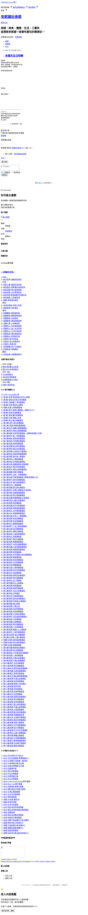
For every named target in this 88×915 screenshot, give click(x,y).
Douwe (42, 861)
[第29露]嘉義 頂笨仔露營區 (12, 472)
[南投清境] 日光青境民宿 (12, 292)
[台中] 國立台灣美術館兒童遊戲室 (16, 810)
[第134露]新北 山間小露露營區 (14, 733)
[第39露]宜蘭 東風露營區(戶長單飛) (16, 498)
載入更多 (4, 162)
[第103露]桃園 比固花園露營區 (14, 671)
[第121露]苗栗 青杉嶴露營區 (13, 699)
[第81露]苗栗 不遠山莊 (11, 606)
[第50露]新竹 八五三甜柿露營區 (14, 526)
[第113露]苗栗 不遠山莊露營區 (14, 679)
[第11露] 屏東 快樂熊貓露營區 (13, 425)
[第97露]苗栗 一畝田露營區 (12, 655)
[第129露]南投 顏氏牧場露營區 (14, 720)
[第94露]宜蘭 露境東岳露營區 (13, 648)
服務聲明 (64, 885)
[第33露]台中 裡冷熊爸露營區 (13, 482)
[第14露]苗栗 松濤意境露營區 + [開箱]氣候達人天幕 (22, 433)
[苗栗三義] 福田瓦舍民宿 (12, 285)
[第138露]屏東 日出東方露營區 (14, 743)
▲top (3, 158)
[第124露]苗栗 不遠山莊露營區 (14, 707)
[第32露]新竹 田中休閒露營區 (13, 480)
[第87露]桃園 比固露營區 (12, 622)
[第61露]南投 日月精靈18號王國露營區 (17, 555)
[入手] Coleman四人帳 (10, 394)
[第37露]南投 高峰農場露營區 (13, 493)
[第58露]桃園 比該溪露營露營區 (14, 547)
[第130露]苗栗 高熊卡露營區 (13, 722)
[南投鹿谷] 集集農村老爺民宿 (13, 287)
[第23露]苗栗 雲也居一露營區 (13, 456)
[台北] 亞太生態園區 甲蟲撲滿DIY (16, 758)
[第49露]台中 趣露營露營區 (12, 524)
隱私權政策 (56, 885)
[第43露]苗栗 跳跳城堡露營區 (13, 508)
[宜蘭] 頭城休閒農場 (10, 830)
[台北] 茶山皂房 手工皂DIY (13, 755)
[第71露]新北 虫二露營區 (12, 580)
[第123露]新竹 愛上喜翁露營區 (14, 704)
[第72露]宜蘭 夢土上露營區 (12, 583)
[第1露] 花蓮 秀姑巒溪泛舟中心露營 (16, 397)
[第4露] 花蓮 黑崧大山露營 (12, 405)
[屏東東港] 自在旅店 (10, 308)
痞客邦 (14, 148)
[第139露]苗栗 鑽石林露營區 (13, 746)
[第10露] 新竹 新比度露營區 (13, 423)
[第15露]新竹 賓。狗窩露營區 (13, 436)
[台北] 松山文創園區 (10, 779)
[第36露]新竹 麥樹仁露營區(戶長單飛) (16, 490)
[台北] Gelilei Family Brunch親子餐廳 (16, 781)
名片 (7, 46)
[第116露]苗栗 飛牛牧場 (11, 686)
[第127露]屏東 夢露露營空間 (13, 715)
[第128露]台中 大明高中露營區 (14, 717)
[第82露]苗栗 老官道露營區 (12, 609)
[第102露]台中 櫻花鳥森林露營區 (15, 668)
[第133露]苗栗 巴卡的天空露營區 (15, 730)
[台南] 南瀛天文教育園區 (12, 817)
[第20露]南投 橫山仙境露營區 (13, 449)
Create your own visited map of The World (15, 861)
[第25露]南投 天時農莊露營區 (13, 462)
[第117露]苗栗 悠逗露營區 (12, 689)
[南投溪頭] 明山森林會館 (12, 290)
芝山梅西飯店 (7, 374)
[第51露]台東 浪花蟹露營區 (12, 529)
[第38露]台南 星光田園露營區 (13, 495)
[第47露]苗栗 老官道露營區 (12, 518)
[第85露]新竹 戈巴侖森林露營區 (14, 617)
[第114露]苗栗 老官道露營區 (13, 681)
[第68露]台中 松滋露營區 (12, 573)
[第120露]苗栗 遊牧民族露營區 (14, 697)
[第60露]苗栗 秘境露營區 (12, 552)
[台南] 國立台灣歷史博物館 (13, 815)
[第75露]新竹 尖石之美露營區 (13, 591)
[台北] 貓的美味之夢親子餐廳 (14, 789)
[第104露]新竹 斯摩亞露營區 (13, 673)
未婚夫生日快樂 (14, 55)
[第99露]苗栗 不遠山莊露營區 (13, 660)
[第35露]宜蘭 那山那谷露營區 (13, 487)
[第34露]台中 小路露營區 (12, 485)
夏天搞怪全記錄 (20, 154)
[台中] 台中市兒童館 (10, 805)
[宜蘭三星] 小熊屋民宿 (11, 323)
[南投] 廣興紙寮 (9, 812)
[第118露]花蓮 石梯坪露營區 (13, 691)
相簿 (7, 41)
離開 (12, 911)
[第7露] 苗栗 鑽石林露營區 (12, 415)
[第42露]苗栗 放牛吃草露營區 (13, 506)
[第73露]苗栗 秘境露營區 (12, 586)
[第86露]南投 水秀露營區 (12, 619)
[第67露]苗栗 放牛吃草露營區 (13, 570)
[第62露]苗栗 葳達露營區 (12, 557)
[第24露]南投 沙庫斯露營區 (12, 459)
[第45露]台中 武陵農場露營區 (13, 513)
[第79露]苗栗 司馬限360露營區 (14, 601)
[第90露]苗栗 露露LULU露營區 (14, 629)
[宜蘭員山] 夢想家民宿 (11, 336)
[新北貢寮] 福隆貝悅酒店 (12, 279)
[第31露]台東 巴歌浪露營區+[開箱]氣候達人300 (20, 477)
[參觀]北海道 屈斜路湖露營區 (13, 640)
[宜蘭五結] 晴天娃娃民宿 (12, 334)
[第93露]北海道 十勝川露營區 (13, 637)
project (53, 861)
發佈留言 (4, 175)
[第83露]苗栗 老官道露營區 (12, 611)
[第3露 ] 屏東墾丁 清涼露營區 (13, 402)
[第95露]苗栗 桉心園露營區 (12, 650)
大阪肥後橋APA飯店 (10, 380)
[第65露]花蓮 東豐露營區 (12, 565)
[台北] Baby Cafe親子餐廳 (12, 784)
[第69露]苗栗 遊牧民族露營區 (13, 575)
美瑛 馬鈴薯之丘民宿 (10, 367)
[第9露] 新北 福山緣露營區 (12, 420)
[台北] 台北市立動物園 (11, 794)
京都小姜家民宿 (8, 385)
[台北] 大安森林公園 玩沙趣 (13, 763)
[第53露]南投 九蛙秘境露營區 (13, 534)
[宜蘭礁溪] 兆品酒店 (10, 318)
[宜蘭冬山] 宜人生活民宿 (12, 328)
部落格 (7, 44)
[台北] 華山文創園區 (10, 771)
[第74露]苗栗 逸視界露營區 (12, 588)
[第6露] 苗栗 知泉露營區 (11, 413)
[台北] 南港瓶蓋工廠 (10, 776)
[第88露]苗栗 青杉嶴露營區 (12, 624)
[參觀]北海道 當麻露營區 (12, 645)
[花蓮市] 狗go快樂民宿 (11, 341)
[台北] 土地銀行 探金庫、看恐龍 (15, 761)
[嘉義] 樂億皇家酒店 (10, 300)
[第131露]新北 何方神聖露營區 (14, 725)
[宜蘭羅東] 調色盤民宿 (11, 313)
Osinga (47, 861)
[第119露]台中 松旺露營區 (12, 694)
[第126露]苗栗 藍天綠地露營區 (14, 712)
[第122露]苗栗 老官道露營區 (13, 702)
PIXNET (28, 885)
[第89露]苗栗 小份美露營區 (12, 627)
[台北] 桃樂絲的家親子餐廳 (13, 786)
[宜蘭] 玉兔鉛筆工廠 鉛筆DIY (14, 825)
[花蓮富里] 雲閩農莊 (10, 349)
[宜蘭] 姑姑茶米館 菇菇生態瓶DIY (16, 833)
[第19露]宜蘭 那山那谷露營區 (13, 446)
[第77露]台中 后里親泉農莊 (12, 596)
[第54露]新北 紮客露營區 (12, 537)
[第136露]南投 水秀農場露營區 (14, 738)
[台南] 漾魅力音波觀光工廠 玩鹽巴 (16, 820)
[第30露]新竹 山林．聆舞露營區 (14, 475)
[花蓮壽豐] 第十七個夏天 (12, 347)
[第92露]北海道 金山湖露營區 (13, 635)
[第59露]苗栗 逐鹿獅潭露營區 (13, 549)
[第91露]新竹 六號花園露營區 (13, 632)
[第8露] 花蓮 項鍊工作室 (11, 418)
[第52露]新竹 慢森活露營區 (12, 531)
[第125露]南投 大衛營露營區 (13, 710)
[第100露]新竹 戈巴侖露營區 (13, 663)
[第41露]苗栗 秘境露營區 (12, 503)
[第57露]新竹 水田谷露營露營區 (14, 544)
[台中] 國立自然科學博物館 (13, 807)
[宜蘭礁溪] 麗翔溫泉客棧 (12, 316)
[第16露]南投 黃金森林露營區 (13, 438)
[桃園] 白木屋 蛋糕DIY (11, 799)
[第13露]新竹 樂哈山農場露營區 (14, 431)
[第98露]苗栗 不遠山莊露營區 (13, 658)
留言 (19, 148)
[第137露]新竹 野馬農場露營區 (14, 741)
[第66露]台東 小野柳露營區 (12, 567)
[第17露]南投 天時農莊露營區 (13, 441)
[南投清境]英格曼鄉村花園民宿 (14, 295)
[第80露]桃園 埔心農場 (11, 604)
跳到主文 (4, 23)
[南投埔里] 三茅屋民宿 (11, 298)
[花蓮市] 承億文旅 (9, 344)
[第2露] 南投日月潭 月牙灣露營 (14, 400)
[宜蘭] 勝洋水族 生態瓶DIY (13, 823)
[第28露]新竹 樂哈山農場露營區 (14, 469)
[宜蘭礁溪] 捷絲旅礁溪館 (12, 321)
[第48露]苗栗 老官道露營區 (12, 521)
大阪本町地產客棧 (9, 377)
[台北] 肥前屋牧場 (10, 797)
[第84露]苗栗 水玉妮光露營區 (13, 614)
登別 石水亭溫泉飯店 (10, 369)
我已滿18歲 (5, 911)
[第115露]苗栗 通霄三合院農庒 (14, 684)
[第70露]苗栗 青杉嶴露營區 (12, 578)
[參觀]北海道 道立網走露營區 (13, 642)
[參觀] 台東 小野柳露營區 (12, 407)
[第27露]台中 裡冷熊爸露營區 (13, 467)
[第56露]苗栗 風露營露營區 (12, 542)
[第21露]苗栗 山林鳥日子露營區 (14, 451)
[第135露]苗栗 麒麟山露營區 (13, 735)
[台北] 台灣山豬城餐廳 (11, 792)
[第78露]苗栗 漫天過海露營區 (13, 598)
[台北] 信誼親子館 (10, 768)
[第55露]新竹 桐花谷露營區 (12, 539)
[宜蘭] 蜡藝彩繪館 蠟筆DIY (13, 828)
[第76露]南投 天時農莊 (11, 593)
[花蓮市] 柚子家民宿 (10, 339)
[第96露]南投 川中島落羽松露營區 (15, 653)
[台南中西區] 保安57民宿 (12, 305)
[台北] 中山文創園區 (10, 774)
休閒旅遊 (18, 37)
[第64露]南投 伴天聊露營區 (12, 562)
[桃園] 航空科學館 (10, 802)
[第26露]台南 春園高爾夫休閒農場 (15, 464)
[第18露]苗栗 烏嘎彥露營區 (12, 444)
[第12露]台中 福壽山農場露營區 (14, 428)
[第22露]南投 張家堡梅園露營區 (14, 454)
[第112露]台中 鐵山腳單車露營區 (15, 676)
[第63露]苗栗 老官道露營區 (12, 560)
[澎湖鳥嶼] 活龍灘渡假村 (12, 354)
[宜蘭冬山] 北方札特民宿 (12, 331)
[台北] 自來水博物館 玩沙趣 (13, 766)
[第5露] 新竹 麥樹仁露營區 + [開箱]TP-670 (18, 410)
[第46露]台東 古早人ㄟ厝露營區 (14, 516)
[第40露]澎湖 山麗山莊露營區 (13, 500)
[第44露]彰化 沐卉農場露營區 (13, 511)
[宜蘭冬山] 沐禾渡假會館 (12, 326)
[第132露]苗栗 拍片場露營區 (13, 728)
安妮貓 (3, 136)
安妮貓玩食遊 (11, 17)
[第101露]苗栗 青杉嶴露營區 (13, 666)
